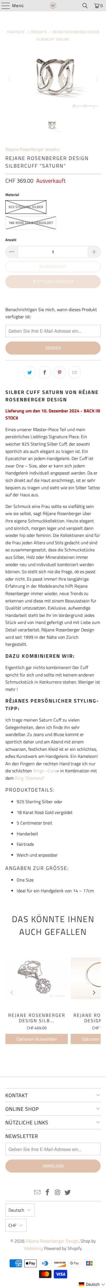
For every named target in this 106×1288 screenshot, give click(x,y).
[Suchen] (85, 5)
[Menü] (3, 5)
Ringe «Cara (45, 770)
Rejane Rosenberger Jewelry (32, 149)
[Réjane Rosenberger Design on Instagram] (58, 1193)
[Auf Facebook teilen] (44, 372)
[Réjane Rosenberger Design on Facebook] (48, 1193)
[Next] (96, 79)
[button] (92, 1284)
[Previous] (9, 79)
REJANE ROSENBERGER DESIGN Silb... (36, 1018)
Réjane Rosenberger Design (52, 1241)
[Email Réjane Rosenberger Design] (37, 1193)
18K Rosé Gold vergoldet (30, 222)
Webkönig (33, 1248)
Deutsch (16, 1210)
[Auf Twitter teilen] (29, 372)
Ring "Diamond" (30, 778)
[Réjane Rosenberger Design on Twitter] (68, 1193)
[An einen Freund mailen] (74, 372)
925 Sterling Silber (25, 207)
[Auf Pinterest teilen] (59, 372)
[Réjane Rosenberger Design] (53, 5)
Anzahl (10, 240)
